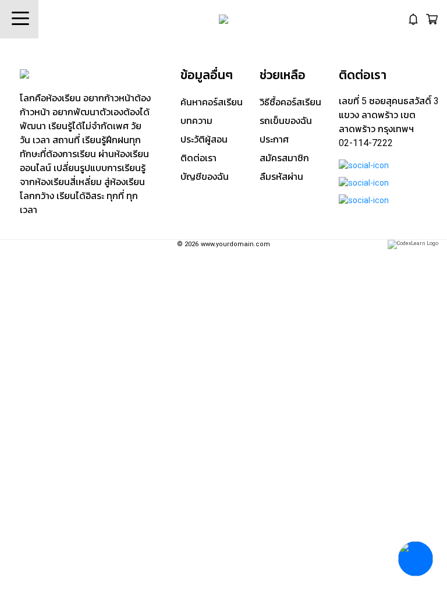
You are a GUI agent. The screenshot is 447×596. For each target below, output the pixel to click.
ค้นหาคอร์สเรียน (211, 102)
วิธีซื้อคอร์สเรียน (290, 102)
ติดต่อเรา (198, 158)
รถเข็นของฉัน (286, 120)
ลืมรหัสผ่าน (281, 176)
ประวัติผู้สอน (204, 139)
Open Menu (19, 19)
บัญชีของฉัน (204, 176)
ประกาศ (274, 139)
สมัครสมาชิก (284, 158)
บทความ (196, 120)
